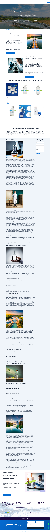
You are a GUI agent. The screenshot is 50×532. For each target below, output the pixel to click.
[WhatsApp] (48, 524)
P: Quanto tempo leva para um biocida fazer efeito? (10, 487)
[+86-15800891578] (48, 528)
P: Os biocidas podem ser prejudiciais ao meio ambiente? (11, 480)
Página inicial (8, 29)
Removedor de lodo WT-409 (23, 96)
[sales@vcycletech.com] (48, 526)
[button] (18, 2)
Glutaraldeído (8, 118)
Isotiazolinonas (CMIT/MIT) (36, 118)
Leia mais (7, 103)
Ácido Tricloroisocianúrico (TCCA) (24, 118)
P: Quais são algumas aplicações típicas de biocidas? (11, 475)
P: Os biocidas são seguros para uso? (8, 478)
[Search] (40, 2)
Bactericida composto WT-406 (37, 96)
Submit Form (38, 153)
